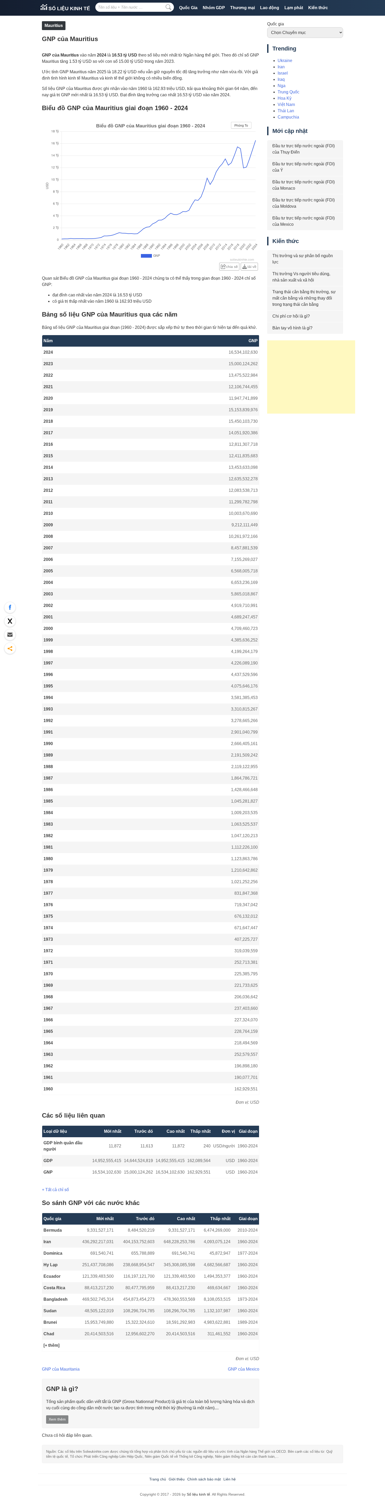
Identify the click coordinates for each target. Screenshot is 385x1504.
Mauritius (54, 25)
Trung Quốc (288, 92)
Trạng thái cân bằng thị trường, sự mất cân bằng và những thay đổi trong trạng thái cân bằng (304, 298)
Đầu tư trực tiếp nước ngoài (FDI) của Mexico (303, 221)
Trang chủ (157, 1479)
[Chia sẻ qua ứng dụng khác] (10, 648)
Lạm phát (293, 7)
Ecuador (51, 1276)
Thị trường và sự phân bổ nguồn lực (302, 259)
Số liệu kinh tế (68, 8)
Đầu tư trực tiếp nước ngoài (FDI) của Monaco (303, 185)
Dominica (52, 1253)
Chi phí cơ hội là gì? (291, 316)
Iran (47, 1242)
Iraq (281, 79)
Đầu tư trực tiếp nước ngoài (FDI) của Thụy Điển (303, 149)
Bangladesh (55, 1299)
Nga (281, 85)
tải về (252, 266)
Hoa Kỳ (285, 98)
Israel (283, 73)
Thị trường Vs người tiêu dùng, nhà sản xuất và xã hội (301, 277)
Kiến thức (318, 7)
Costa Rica (54, 1288)
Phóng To (241, 125)
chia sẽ (232, 266)
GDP (48, 1160)
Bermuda (52, 1230)
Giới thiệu (177, 1479)
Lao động (269, 7)
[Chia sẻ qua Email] (10, 634)
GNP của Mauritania (61, 1369)
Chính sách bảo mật (204, 1479)
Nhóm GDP (214, 7)
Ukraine (285, 60)
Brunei (50, 1322)
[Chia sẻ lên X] (10, 621)
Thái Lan (286, 111)
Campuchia (288, 117)
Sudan (50, 1311)
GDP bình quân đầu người (62, 1146)
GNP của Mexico (243, 1369)
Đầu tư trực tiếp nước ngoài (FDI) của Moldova (303, 203)
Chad (48, 1334)
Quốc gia (275, 24)
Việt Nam (286, 104)
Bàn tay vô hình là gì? (292, 328)
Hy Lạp (50, 1265)
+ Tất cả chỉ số (55, 1189)
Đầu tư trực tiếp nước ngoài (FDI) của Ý (303, 167)
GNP (48, 1172)
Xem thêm (57, 1419)
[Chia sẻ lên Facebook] (10, 607)
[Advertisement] (311, 377)
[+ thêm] (51, 1345)
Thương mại (242, 7)
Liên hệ (229, 1479)
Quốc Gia (188, 7)
